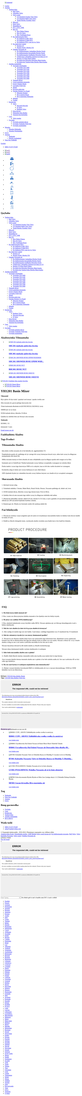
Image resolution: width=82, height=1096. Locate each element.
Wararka (7, 127)
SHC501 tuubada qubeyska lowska (23, 346)
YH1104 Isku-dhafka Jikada (16, 676)
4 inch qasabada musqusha (21, 82)
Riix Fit (15, 29)
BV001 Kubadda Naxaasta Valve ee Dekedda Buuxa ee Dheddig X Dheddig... (40, 759)
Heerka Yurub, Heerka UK (25, 47)
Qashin (15, 100)
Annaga (7, 134)
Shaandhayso (17, 26)
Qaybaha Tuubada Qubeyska (22, 124)
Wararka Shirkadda (15, 129)
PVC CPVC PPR (18, 28)
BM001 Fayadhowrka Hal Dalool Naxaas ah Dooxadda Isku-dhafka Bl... (39, 747)
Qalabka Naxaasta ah (19, 49)
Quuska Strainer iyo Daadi (21, 91)
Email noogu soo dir (7, 430)
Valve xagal (16, 15)
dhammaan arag (6, 729)
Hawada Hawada (22, 105)
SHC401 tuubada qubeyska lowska (23, 354)
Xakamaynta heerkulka (20, 115)
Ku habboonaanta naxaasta (59, 834)
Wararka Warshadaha (15, 131)
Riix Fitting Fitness (23, 31)
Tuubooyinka (13, 9)
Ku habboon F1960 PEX (25, 40)
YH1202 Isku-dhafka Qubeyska (15, 678)
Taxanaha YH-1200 (23, 71)
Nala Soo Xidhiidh (11, 140)
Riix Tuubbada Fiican (23, 35)
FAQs (7, 133)
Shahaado (12, 136)
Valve (14, 104)
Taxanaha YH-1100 (23, 69)
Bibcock (15, 22)
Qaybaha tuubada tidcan (20, 122)
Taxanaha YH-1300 (23, 73)
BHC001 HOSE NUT (17, 369)
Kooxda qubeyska (18, 89)
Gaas (10, 116)
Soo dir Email (5, 839)
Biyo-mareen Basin (23, 95)
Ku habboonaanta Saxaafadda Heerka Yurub (31, 53)
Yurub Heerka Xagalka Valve (26, 20)
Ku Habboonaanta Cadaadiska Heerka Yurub (31, 51)
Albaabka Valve (18, 13)
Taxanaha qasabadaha (20, 66)
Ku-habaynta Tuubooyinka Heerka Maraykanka (32, 62)
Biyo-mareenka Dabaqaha (25, 96)
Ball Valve (16, 11)
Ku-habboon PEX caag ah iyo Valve (28, 42)
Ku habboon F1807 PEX (25, 38)
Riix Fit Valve (21, 33)
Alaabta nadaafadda (15, 64)
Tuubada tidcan (17, 80)
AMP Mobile (32, 834)
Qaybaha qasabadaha (19, 125)
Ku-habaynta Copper (19, 44)
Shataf (15, 87)
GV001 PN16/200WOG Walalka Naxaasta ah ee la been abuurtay (36, 770)
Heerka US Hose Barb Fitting (26, 58)
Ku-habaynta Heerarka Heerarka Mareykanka (31, 60)
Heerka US (20, 46)
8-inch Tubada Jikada (19, 84)
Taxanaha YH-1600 (23, 78)
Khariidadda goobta (21, 834)
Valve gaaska (17, 118)
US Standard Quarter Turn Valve (27, 17)
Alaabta (7, 8)
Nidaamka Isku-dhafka (20, 113)
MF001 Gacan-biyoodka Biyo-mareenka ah (27, 783)
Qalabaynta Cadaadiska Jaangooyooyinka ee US (32, 57)
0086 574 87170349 (11, 147)
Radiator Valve (21, 109)
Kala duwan (16, 111)
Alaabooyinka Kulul (7, 834)
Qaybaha (11, 120)
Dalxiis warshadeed (15, 138)
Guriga (7, 6)
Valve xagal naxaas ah (44, 834)
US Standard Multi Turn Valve (26, 18)
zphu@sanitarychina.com (13, 829)
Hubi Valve (16, 24)
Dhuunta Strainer (22, 93)
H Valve (19, 107)
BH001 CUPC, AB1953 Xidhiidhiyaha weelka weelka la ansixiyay (36, 736)
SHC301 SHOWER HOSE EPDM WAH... (26, 361)
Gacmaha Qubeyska (19, 86)
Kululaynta (12, 102)
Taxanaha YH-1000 (23, 67)
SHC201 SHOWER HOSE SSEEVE (24, 377)
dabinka (15, 98)
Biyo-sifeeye (9, 818)
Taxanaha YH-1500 (23, 76)
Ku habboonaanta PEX (20, 37)
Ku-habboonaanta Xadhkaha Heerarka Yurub (31, 55)
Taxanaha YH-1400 (23, 75)
